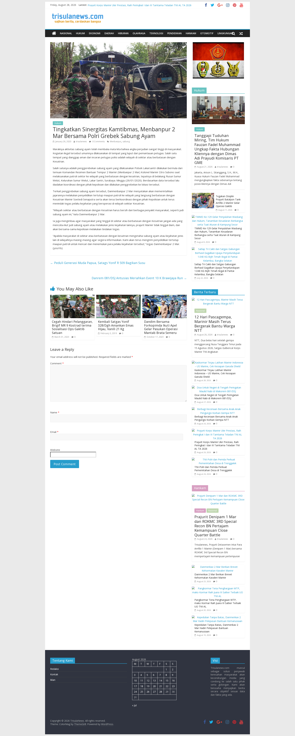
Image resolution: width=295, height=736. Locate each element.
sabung (126, 141)
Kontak (54, 674)
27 (154, 691)
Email (54, 432)
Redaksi (54, 669)
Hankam (191, 33)
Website (55, 450)
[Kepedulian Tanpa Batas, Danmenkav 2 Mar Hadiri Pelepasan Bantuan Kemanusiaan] (217, 617)
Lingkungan (225, 33)
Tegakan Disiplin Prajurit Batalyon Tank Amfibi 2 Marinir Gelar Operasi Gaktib (228, 201)
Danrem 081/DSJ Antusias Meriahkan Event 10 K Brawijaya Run (139, 278)
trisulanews (81, 141)
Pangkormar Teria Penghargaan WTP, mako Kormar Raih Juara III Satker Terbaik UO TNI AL (217, 603)
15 (167, 680)
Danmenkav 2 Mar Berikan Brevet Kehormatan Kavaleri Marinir (213, 576)
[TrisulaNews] (54, 33)
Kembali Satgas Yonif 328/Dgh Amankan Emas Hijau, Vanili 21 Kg (116, 325)
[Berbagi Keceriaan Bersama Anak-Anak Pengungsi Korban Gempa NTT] (217, 409)
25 (141, 691)
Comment (57, 363)
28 (160, 691)
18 (141, 686)
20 (154, 686)
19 (148, 686)
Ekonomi (94, 33)
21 (160, 686)
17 (135, 686)
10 (135, 680)
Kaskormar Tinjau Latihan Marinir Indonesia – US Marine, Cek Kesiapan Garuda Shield (215, 373)
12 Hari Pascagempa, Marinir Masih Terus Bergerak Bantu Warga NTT (214, 323)
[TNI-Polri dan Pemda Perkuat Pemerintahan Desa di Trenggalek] (217, 459)
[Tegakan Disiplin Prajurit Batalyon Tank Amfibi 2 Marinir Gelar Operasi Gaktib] (203, 194)
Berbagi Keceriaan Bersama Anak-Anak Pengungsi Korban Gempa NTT (127, 4)
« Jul (134, 705)
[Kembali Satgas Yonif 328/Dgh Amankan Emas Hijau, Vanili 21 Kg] (118, 297)
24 (135, 691)
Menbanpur (115, 141)
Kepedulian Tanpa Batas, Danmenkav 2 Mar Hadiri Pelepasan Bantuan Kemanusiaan (216, 628)
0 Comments (98, 141)
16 (173, 680)
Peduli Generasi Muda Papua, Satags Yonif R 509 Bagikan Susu (97, 263)
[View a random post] (241, 33)
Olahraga (139, 33)
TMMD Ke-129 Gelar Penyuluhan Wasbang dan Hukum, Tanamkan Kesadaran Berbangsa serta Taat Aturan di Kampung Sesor (218, 233)
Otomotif (206, 33)
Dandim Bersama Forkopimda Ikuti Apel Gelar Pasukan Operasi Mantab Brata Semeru (161, 327)
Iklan (52, 679)
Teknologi (156, 33)
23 (173, 686)
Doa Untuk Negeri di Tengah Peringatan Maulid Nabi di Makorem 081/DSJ (216, 396)
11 (141, 680)
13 (154, 680)
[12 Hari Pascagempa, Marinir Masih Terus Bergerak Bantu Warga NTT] (218, 299)
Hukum (80, 33)
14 (160, 680)
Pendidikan (174, 33)
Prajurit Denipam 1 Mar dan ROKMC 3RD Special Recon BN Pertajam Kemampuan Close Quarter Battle (215, 525)
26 (148, 691)
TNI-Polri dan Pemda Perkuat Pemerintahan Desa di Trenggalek (213, 468)
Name (54, 412)
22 (167, 686)
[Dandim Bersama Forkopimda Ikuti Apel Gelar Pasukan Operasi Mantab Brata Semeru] (164, 297)
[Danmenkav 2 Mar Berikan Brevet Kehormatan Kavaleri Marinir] (217, 566)
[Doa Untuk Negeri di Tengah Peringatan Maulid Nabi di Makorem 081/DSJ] (217, 387)
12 (148, 680)
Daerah (109, 33)
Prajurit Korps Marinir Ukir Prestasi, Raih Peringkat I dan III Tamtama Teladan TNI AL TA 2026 (217, 445)
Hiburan (123, 33)
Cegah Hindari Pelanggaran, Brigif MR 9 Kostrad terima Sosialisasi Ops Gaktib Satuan (72, 327)
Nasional (66, 33)
